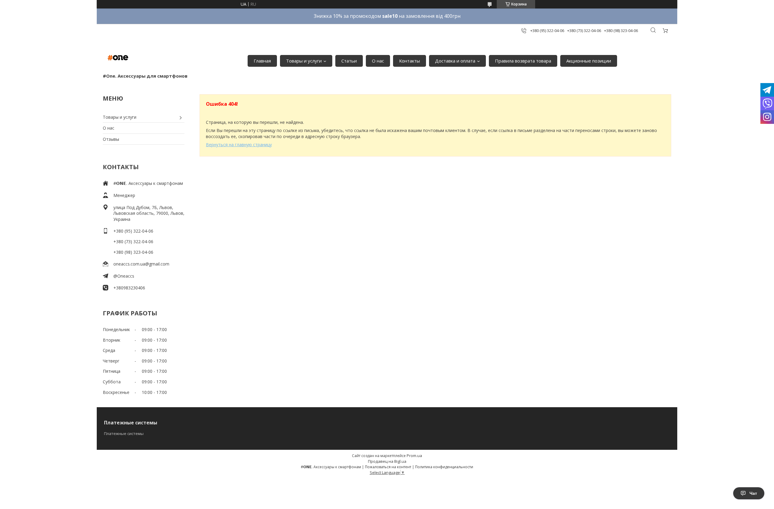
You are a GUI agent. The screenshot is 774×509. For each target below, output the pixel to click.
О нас (378, 61)
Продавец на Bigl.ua (387, 461)
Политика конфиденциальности (444, 466)
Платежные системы (124, 433)
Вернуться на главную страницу (239, 144)
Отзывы (111, 139)
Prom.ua (414, 455)
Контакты (409, 61)
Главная (262, 61)
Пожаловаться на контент (388, 466)
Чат (753, 493)
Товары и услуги (304, 61)
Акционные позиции (588, 61)
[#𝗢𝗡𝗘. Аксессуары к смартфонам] (118, 58)
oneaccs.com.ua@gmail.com (141, 264)
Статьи (349, 61)
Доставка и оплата (455, 61)
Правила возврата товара (523, 61)
